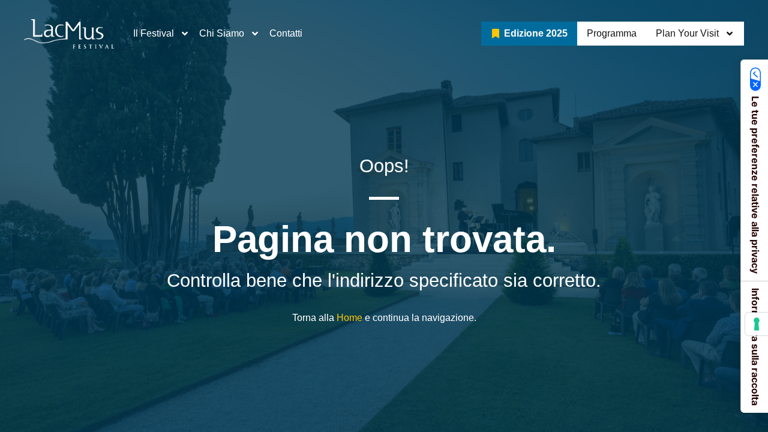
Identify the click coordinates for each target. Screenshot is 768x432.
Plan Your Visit (687, 33)
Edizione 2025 (536, 33)
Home (349, 318)
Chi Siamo (221, 33)
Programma (612, 33)
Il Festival (153, 33)
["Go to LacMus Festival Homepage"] (69, 34)
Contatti (285, 33)
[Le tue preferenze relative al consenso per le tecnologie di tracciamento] (756, 324)
